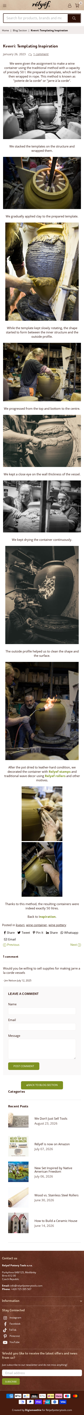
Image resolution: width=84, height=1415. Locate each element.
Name (12, 1004)
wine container (36, 925)
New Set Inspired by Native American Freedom (53, 1169)
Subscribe (11, 1381)
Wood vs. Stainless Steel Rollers (56, 1195)
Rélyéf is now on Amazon (52, 1144)
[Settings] (69, 5)
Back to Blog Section (43, 1085)
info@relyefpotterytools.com (26, 1285)
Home (5, 30)
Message (14, 1036)
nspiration (48, 916)
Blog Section (20, 30)
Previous (12, 945)
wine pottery (57, 925)
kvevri (20, 925)
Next (74, 945)
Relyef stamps (60, 771)
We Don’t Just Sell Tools (50, 1118)
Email (12, 1020)
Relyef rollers (55, 776)
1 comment (41, 54)
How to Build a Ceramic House (55, 1221)
